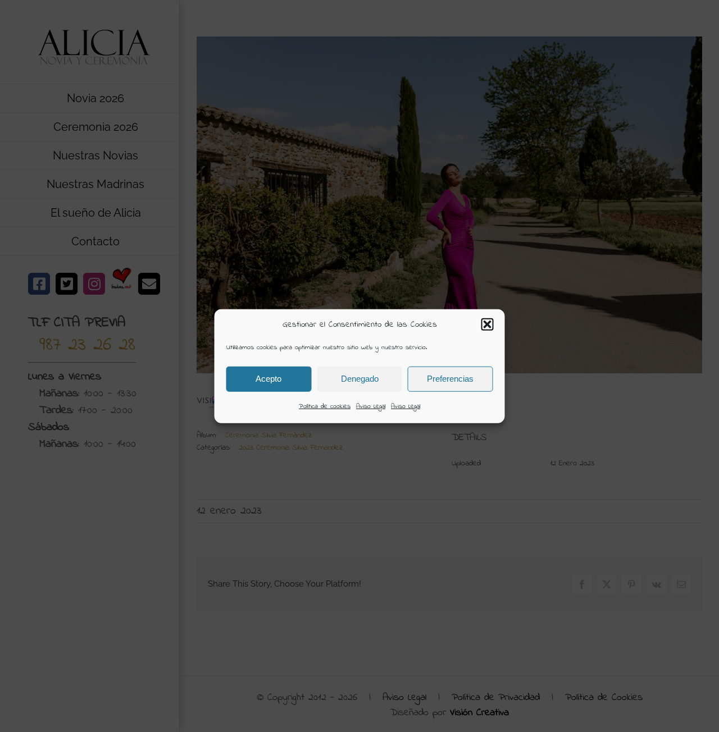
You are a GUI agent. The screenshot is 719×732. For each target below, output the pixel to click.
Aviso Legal (370, 406)
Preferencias (450, 378)
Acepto (268, 378)
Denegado (360, 378)
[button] (487, 324)
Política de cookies (325, 406)
